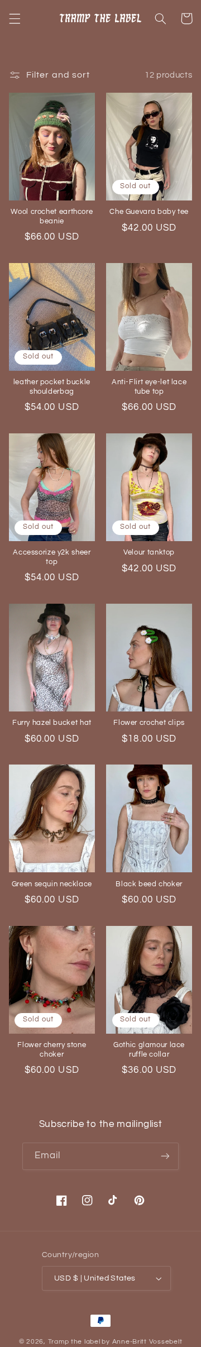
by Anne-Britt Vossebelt (142, 1342)
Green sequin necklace (52, 884)
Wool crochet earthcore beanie (52, 216)
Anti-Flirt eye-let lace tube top (149, 387)
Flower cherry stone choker (51, 1050)
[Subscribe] (165, 1156)
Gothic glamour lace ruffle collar (149, 1050)
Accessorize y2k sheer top (51, 557)
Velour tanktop (149, 552)
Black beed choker (149, 884)
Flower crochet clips (149, 723)
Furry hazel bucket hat (52, 723)
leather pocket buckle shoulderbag (51, 387)
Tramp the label (74, 1342)
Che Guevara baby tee (149, 212)
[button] (14, 18)
